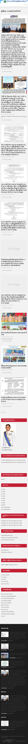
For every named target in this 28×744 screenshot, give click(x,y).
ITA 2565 (3, 496)
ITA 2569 (3, 505)
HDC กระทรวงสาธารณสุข (6, 594)
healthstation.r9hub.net (6, 552)
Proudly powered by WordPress (7, 736)
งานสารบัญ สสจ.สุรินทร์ (6, 600)
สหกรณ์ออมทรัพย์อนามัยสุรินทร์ (8, 614)
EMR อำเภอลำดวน (5, 605)
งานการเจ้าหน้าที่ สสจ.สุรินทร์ (7, 598)
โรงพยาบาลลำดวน (5, 607)
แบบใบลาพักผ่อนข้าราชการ (7, 535)
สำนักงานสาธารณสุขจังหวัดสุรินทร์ (8, 596)
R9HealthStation (5, 550)
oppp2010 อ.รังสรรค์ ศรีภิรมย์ (7, 611)
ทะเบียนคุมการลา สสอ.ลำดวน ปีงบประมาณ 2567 (11, 520)
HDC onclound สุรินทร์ (6, 603)
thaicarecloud (4, 609)
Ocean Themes (4, 737)
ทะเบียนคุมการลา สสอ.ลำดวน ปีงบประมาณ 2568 (11, 523)
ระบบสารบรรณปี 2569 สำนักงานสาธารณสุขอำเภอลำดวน (13, 460)
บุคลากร (3, 479)
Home (2, 740)
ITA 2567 (3, 500)
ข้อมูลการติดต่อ (8, 740)
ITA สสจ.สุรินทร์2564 (5, 507)
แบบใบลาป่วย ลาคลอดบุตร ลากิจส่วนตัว (9, 537)
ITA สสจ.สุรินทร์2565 (5, 509)
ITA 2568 (3, 502)
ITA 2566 (3, 498)
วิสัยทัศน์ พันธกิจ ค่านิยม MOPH (8, 741)
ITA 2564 (3, 494)
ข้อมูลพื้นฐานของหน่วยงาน (10, 739)
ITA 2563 (3, 491)
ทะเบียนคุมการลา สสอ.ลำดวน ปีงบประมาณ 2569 (11, 525)
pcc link (3, 616)
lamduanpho (4, 68)
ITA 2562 (3, 489)
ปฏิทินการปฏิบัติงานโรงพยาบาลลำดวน (9, 564)
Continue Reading (6, 71)
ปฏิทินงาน (9, 742)
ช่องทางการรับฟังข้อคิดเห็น (21, 741)
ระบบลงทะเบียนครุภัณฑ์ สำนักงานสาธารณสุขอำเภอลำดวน (13, 462)
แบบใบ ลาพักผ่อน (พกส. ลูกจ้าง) (8, 540)
